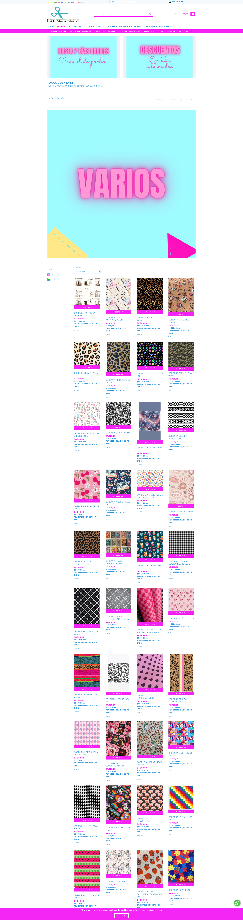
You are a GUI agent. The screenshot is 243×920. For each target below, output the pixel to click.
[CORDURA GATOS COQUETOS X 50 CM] (118, 738)
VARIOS (76, 330)
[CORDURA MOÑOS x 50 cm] (181, 599)
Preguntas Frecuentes (157, 26)
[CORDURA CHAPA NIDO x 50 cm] (87, 606)
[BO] (52, 2)
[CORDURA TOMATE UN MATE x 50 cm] (87, 291)
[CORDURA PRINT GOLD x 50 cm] (150, 294)
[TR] (79, 2)
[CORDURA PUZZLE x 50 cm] (181, 866)
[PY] (76, 2)
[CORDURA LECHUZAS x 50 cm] (150, 544)
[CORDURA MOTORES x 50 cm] (118, 676)
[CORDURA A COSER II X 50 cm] (118, 482)
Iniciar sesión (191, 2)
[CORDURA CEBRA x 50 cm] (118, 413)
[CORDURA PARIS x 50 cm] (118, 862)
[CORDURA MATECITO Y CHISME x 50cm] (181, 295)
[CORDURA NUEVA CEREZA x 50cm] (87, 484)
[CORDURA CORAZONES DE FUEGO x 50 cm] (150, 798)
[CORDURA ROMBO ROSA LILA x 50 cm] (87, 733)
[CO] (62, 2)
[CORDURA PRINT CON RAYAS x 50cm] (181, 674)
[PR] (72, 2)
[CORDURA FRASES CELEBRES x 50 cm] (118, 542)
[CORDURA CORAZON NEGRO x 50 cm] (87, 542)
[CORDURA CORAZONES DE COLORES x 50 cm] (150, 478)
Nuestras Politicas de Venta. (124, 26)
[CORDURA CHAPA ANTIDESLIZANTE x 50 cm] (118, 598)
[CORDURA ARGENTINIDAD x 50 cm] (150, 738)
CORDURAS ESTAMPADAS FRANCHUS (172, 100)
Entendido (121, 916)
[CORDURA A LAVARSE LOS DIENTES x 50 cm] (87, 414)
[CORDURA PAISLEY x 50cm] (181, 487)
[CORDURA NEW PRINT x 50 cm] (87, 353)
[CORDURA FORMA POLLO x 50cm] (87, 801)
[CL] (59, 2)
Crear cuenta (177, 2)
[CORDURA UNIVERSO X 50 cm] (150, 425)
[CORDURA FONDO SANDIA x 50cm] (87, 869)
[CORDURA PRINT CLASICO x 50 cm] (118, 357)
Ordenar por (77, 267)
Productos (63, 26)
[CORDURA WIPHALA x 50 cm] (181, 797)
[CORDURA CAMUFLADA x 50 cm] (181, 354)
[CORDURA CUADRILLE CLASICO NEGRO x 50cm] (181, 542)
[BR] (55, 2)
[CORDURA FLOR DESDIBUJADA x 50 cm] (118, 294)
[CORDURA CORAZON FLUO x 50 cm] (150, 354)
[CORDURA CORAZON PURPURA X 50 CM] (150, 671)
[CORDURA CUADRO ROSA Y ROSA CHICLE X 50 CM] (150, 605)
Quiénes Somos (96, 26)
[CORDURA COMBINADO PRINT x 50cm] (87, 670)
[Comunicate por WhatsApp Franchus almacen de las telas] (237, 903)
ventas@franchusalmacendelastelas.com (121, 2)
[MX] (69, 2)
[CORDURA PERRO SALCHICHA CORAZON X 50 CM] (150, 867)
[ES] (66, 2)
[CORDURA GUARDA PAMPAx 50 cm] (181, 415)
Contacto (79, 26)
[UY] (83, 2)
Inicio (50, 26)
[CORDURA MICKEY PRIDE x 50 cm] (118, 802)
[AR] (48, 2)
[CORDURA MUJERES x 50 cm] (181, 733)
